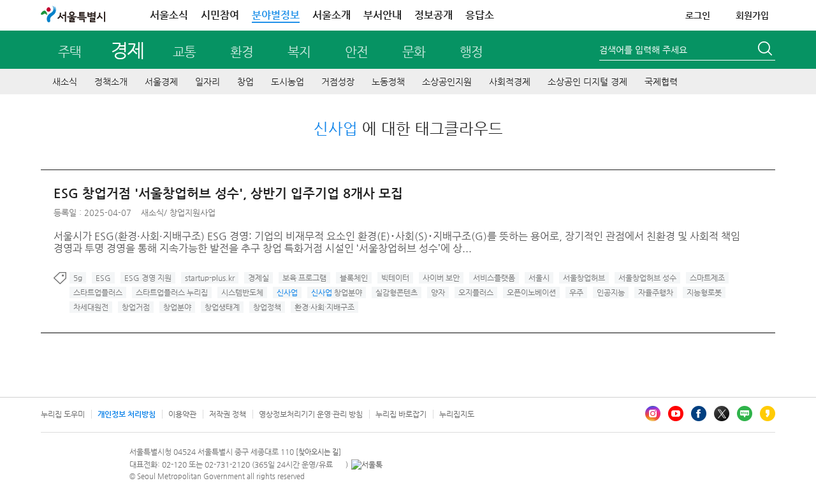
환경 (241, 52)
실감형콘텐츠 (396, 292)
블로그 (744, 413)
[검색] (766, 50)
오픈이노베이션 (531, 292)
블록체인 (354, 277)
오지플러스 (475, 292)
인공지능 (611, 292)
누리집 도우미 (63, 414)
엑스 (721, 413)
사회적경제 (509, 81)
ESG (103, 277)
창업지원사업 (192, 212)
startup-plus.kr (210, 277)
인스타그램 (652, 413)
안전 (356, 52)
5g (77, 277)
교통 (184, 52)
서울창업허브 (584, 277)
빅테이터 (395, 277)
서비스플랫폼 (494, 277)
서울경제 (161, 81)
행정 (471, 52)
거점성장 (337, 81)
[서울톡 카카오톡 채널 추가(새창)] (366, 464)
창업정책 (267, 307)
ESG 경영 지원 (147, 277)
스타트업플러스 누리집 (172, 292)
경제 (127, 50)
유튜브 (675, 413)
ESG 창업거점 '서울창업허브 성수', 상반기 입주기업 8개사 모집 (228, 193)
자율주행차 (655, 292)
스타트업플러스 (97, 292)
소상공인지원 (447, 81)
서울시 (539, 277)
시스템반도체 (242, 292)
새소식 (64, 81)
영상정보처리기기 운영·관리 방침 (311, 414)
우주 (576, 292)
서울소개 (331, 15)
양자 (438, 292)
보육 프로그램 (304, 277)
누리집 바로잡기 (400, 414)
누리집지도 (456, 414)
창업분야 (336, 292)
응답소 (479, 15)
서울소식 (169, 15)
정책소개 (110, 81)
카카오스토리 (767, 413)
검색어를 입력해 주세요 (643, 50)
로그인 (697, 15)
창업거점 (136, 307)
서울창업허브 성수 (647, 277)
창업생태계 (222, 307)
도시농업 (287, 81)
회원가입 (752, 15)
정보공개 (433, 15)
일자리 (207, 81)
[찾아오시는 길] (318, 452)
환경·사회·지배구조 (324, 307)
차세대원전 (90, 307)
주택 (69, 52)
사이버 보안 (441, 277)
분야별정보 (276, 15)
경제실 (258, 277)
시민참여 (220, 15)
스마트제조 (707, 277)
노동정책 (388, 81)
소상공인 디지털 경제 (587, 81)
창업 (245, 81)
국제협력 (661, 81)
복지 (299, 52)
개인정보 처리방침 (127, 414)
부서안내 (382, 15)
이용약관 (182, 414)
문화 (413, 52)
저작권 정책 (227, 414)
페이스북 (698, 413)
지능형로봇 (704, 292)
